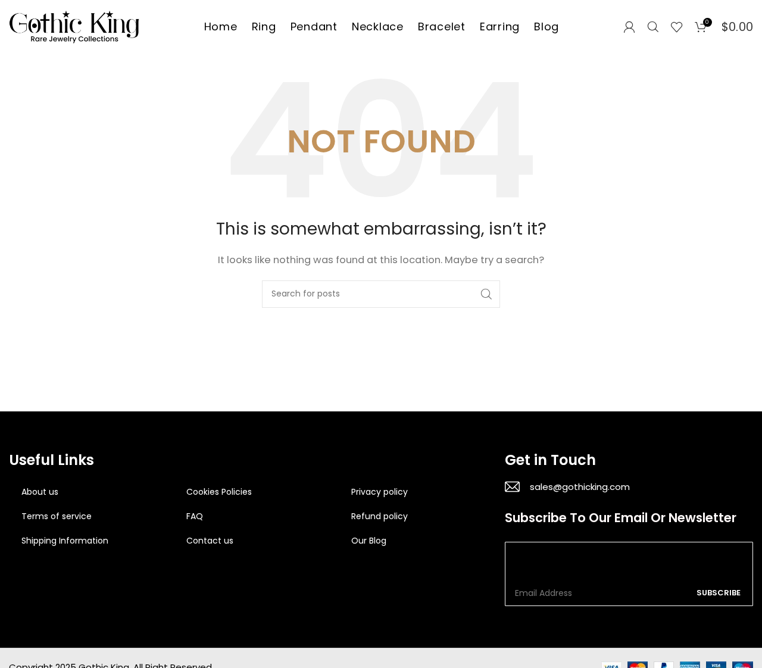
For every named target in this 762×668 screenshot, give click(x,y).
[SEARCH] (486, 294)
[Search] (653, 27)
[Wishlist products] (677, 27)
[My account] (629, 27)
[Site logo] (74, 26)
